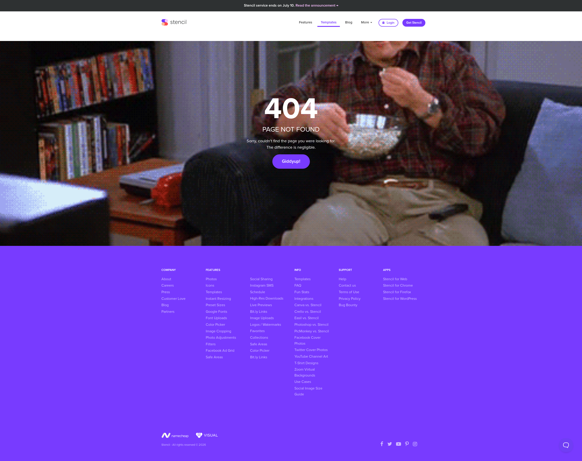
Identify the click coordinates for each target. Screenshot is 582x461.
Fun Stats (301, 292)
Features (305, 22)
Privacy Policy (350, 299)
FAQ (297, 285)
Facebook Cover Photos (307, 340)
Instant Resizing (218, 299)
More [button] (365, 22)
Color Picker (215, 324)
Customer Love (173, 299)
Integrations (303, 299)
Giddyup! (291, 161)
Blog (348, 22)
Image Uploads (262, 318)
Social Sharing (261, 279)
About (166, 279)
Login (390, 22)
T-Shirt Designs (306, 363)
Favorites (257, 331)
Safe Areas (214, 357)
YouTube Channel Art (311, 356)
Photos (211, 279)
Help (342, 279)
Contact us (347, 285)
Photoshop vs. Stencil (311, 324)
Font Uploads (216, 318)
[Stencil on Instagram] (415, 444)
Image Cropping (218, 331)
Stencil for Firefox (397, 292)
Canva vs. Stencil (307, 305)
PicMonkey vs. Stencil (311, 331)
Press (165, 292)
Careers (167, 285)
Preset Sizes (215, 305)
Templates (328, 22)
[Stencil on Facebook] (381, 444)
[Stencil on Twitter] (389, 444)
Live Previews (261, 305)
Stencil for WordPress (400, 299)
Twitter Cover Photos (311, 350)
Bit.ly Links (258, 311)
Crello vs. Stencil (307, 311)
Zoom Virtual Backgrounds (304, 372)
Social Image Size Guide (308, 391)
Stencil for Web (395, 279)
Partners (167, 311)
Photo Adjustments (221, 337)
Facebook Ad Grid (220, 350)
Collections (259, 337)
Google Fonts (216, 311)
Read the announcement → (317, 5)
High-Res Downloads (266, 298)
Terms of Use (349, 292)
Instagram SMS (261, 285)
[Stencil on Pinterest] (407, 444)
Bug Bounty (348, 305)
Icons (210, 285)
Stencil (173, 21)
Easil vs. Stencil (306, 318)
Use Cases (302, 382)
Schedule (257, 292)
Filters (211, 344)
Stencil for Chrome (398, 285)
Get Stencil (413, 22)
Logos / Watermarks (265, 324)
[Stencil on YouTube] (398, 444)
